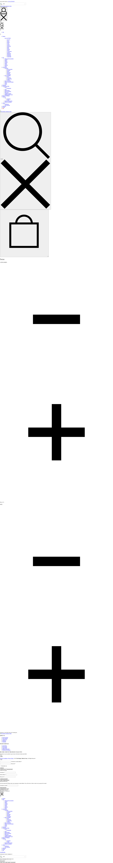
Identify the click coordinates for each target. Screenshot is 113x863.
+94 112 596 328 (11, 1)
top (3, 862)
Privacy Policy (11, 758)
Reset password (3, 787)
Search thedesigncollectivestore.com (6, 858)
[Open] (0, 110)
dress (1, 862)
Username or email (3, 785)
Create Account (3, 769)
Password (13, 763)
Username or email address (16, 761)
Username (2, 772)
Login (1, 780)
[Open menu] (0, 30)
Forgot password (9, 769)
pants (9, 862)
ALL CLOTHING (8, 38)
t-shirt (6, 862)
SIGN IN (1, 768)
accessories (13, 862)
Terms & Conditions (4, 758)
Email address (3, 774)
